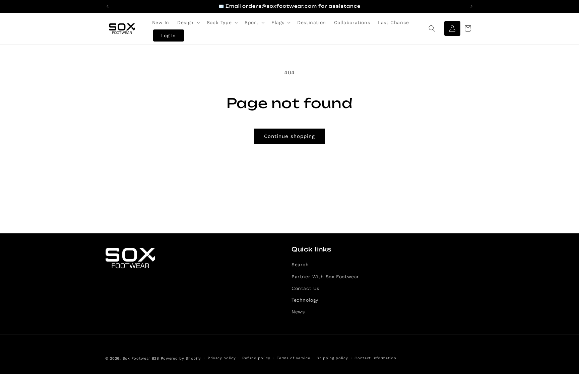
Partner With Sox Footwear (325, 276)
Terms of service (293, 358)
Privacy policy (222, 358)
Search (300, 264)
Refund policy (256, 358)
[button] (188, 22)
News (298, 311)
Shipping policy (332, 358)
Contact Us (305, 288)
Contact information (375, 358)
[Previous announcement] (107, 6)
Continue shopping (289, 136)
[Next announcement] (471, 6)
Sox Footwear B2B (141, 358)
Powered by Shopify (181, 358)
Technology (305, 300)
